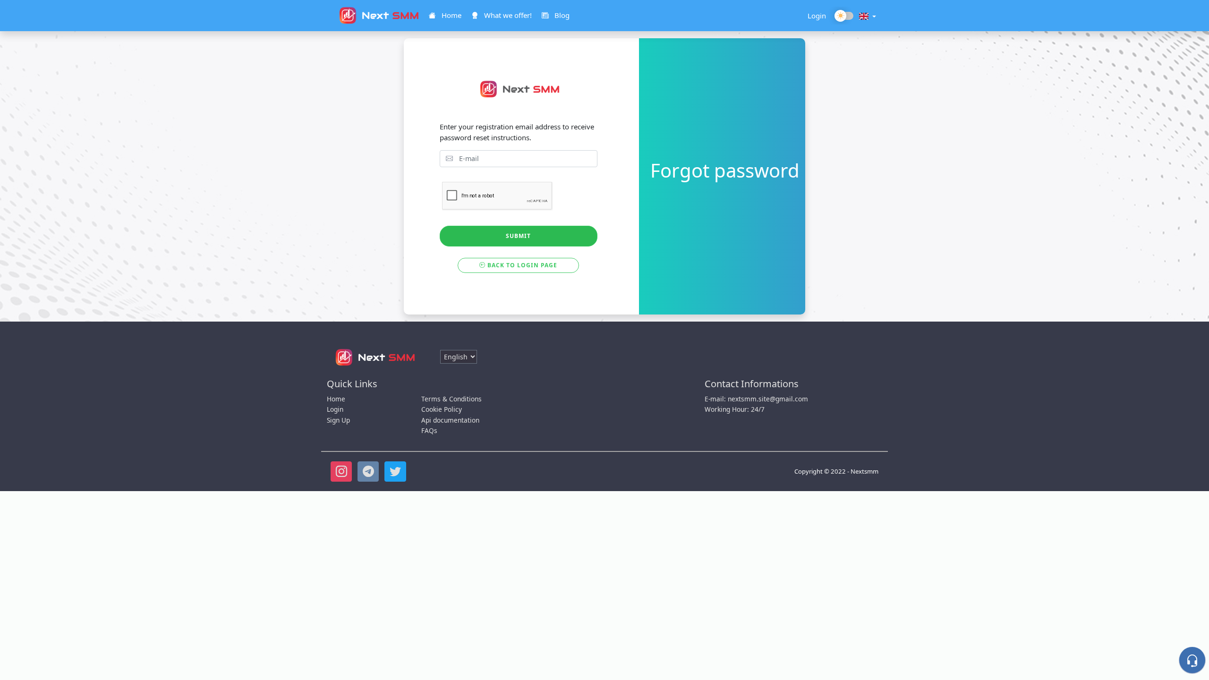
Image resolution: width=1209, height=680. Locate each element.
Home (336, 398)
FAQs (429, 430)
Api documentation (450, 420)
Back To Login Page (521, 265)
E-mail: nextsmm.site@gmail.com (756, 398)
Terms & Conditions (451, 398)
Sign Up (338, 420)
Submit (518, 236)
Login (817, 15)
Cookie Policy (441, 409)
